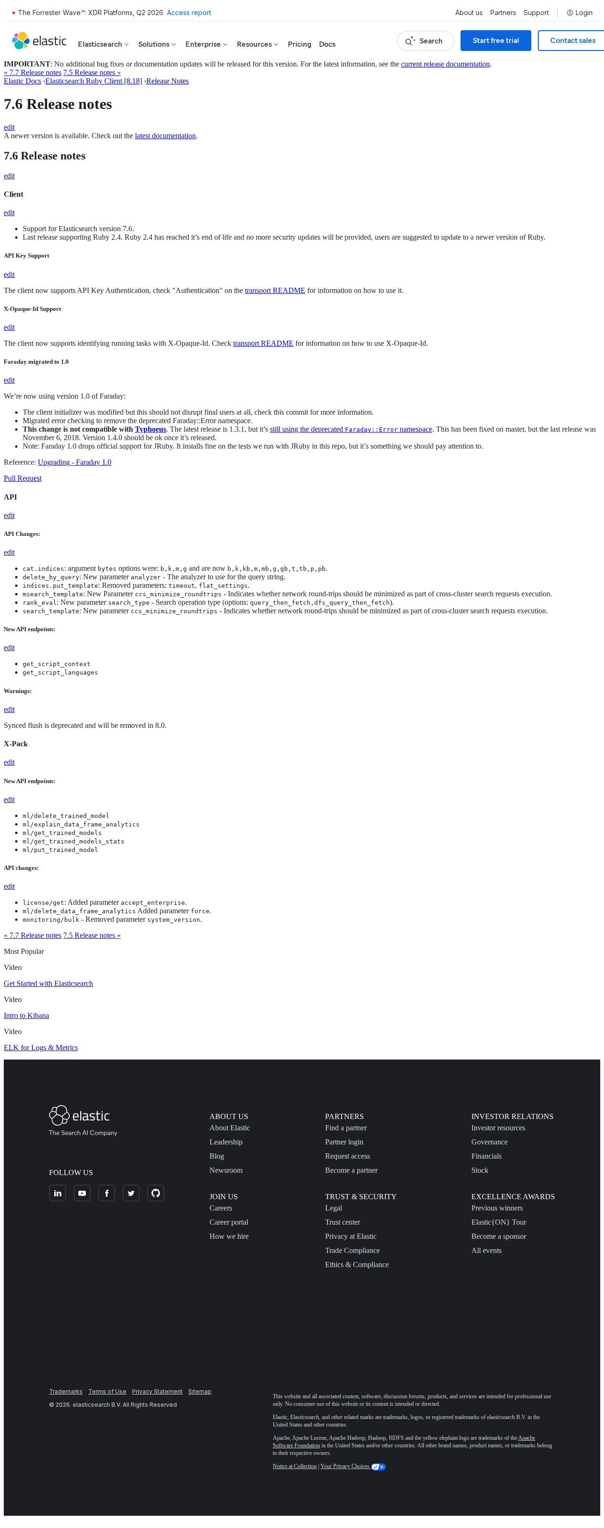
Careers (221, 1208)
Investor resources (498, 1128)
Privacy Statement (157, 1391)
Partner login (344, 1142)
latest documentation (165, 136)
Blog (217, 1156)
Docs (327, 44)
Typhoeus (150, 429)
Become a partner (351, 1170)
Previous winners (497, 1208)
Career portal (229, 1222)
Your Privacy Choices (345, 1466)
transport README (275, 290)
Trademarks (66, 1391)
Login (584, 13)
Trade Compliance (352, 1250)
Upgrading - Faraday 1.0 (74, 462)
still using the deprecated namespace (351, 429)
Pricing (299, 44)
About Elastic (230, 1128)
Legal (333, 1208)
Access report (189, 12)
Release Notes (167, 81)
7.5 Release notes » (92, 72)
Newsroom (226, 1170)
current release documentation (445, 64)
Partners (503, 12)
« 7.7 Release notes (32, 72)
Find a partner (346, 1128)
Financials (486, 1156)
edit (9, 127)
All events (486, 1250)
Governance (489, 1142)
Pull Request (23, 478)
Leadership (226, 1142)
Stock (479, 1170)
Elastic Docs (22, 81)
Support (536, 12)
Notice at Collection (295, 1466)
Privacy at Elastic (351, 1236)
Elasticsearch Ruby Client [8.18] (93, 81)
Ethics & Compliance (357, 1265)
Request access (347, 1156)
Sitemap (199, 1391)
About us (469, 12)
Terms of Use (107, 1391)
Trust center (342, 1222)
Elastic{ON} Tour (498, 1222)
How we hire (229, 1236)
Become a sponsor (498, 1236)
